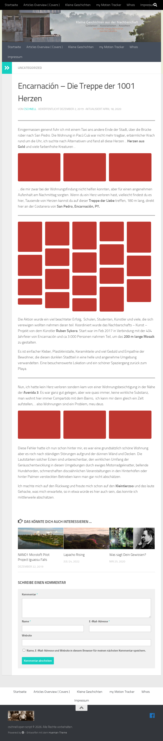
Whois (131, 5)
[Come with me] (152, 715)
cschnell (30, 109)
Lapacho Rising (74, 555)
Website (27, 635)
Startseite (11, 5)
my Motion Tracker (108, 5)
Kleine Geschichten (78, 5)
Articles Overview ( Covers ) (41, 5)
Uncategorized (30, 68)
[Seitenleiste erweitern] (7, 68)
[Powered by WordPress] (23, 732)
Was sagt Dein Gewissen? (127, 555)
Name (26, 621)
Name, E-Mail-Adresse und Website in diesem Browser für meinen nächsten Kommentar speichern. (86, 650)
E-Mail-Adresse (99, 621)
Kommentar (30, 594)
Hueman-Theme (58, 732)
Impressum (147, 5)
